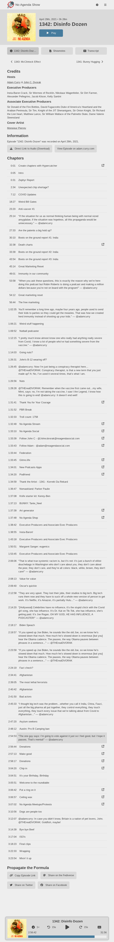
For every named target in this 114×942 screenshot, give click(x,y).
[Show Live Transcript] (99, 927)
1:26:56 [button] (12, 381)
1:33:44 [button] (12, 453)
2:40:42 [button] (12, 689)
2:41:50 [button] (12, 696)
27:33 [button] (12, 230)
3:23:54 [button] (12, 858)
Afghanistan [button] (26, 675)
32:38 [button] (12, 244)
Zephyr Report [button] (26, 180)
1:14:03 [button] (12, 352)
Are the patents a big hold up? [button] (35, 230)
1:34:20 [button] (12, 474)
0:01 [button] (13, 165)
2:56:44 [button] (12, 746)
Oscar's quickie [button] (28, 585)
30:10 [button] (12, 237)
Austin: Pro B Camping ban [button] (34, 728)
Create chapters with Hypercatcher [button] (37, 165)
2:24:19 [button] (12, 667)
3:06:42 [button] (12, 790)
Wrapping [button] (24, 851)
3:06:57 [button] (12, 797)
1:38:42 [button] (12, 524)
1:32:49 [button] (12, 424)
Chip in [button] (23, 768)
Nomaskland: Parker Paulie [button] (34, 488)
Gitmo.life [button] (24, 460)
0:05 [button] (13, 173)
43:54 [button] (12, 259)
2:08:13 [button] (12, 578)
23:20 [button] (12, 209)
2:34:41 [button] (12, 675)
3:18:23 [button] (12, 844)
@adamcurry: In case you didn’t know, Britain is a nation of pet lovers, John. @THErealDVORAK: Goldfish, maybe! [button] (60, 820)
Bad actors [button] (25, 696)
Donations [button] (25, 746)
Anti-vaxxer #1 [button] (26, 209)
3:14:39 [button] (12, 829)
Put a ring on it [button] (27, 790)
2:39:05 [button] (12, 682)
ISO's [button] (22, 836)
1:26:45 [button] (12, 366)
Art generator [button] (26, 510)
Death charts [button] (25, 244)
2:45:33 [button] (12, 703)
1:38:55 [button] (12, 532)
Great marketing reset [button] (30, 295)
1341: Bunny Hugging (88, 61)
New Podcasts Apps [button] (30, 467)
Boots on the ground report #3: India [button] (38, 259)
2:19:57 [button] (12, 632)
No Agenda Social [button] (29, 431)
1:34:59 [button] (12, 481)
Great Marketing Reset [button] (31, 266)
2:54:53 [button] (12, 736)
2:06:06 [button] (12, 561)
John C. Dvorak (32, 82)
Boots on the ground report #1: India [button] (38, 237)
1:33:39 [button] (12, 438)
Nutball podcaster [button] (29, 331)
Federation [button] (25, 453)
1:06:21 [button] (12, 323)
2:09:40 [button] (12, 585)
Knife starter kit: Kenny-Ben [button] (34, 496)
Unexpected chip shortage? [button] (33, 187)
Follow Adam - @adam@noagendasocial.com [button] (44, 445)
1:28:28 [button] (12, 388)
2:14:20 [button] (12, 607)
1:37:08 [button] (12, 496)
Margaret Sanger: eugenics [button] (34, 546)
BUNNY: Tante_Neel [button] (30, 503)
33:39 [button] (12, 252)
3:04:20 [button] (12, 768)
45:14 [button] (12, 266)
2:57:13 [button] (12, 754)
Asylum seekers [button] (28, 721)
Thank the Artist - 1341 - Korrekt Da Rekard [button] (43, 481)
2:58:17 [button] (12, 761)
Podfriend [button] (24, 474)
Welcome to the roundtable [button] (34, 782)
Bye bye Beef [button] (26, 829)
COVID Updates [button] (27, 194)
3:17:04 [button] (12, 836)
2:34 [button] (13, 187)
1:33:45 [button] (12, 460)
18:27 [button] (12, 201)
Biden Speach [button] (27, 625)
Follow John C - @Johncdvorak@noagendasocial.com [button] (49, 438)
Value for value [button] (27, 578)
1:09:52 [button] (12, 331)
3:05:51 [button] (12, 782)
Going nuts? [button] (26, 352)
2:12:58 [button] (12, 593)
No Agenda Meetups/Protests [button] (35, 804)
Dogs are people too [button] (30, 811)
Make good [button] (25, 754)
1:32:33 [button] (12, 417)
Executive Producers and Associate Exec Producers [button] (48, 524)
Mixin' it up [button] (25, 858)
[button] (97, 5)
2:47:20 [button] (12, 721)
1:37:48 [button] (12, 517)
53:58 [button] (12, 280)
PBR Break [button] (25, 409)
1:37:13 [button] (12, 503)
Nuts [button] (22, 381)
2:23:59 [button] (12, 650)
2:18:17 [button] (12, 625)
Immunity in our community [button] (33, 273)
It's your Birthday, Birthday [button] (34, 775)
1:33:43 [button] (12, 445)
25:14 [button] (12, 216)
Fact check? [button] (26, 667)
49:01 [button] (12, 273)
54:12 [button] (12, 295)
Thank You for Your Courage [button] (34, 402)
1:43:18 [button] (12, 539)
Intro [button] (20, 173)
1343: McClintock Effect (27, 61)
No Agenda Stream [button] (29, 424)
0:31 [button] (13, 180)
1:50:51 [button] (12, 546)
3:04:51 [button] (12, 775)
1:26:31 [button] (12, 359)
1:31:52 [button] (12, 409)
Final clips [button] (25, 844)
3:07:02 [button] (12, 804)
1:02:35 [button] (12, 309)
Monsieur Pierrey (16, 128)
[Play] (67, 927)
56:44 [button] (12, 302)
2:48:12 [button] (12, 728)
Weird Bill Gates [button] (27, 201)
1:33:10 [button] (12, 431)
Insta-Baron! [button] (26, 532)
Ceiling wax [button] (25, 797)
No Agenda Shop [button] (28, 517)
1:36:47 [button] (12, 488)
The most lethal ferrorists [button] (33, 682)
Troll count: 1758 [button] (28, 417)
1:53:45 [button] (12, 553)
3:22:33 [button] (12, 851)
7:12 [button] (13, 194)
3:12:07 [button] (12, 818)
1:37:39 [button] (12, 510)
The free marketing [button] (28, 302)
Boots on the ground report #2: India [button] (38, 252)
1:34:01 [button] (12, 467)
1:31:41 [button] (12, 402)
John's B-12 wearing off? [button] (33, 359)
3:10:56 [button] (12, 811)
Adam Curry (13, 82)
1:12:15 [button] (12, 338)
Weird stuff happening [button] (31, 323)
